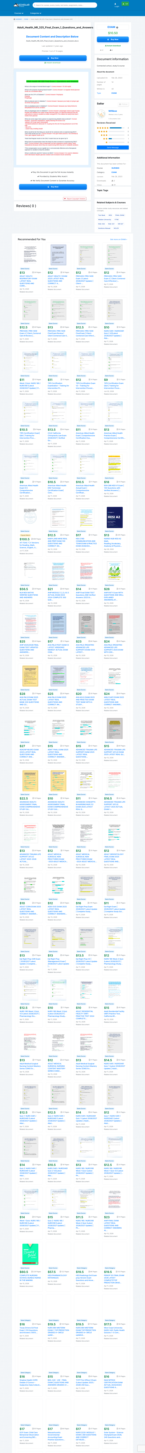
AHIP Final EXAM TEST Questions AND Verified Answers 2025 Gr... (85, 595)
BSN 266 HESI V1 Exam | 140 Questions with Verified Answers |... (114, 487)
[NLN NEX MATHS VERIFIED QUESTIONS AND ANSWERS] (30, 571)
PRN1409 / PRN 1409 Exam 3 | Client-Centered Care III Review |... (114, 278)
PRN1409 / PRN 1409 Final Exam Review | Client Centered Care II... (58, 333)
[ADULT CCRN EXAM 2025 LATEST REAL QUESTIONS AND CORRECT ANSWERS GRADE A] (30, 885)
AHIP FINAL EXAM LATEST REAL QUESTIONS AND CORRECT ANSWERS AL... (113, 1225)
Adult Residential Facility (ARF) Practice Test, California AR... (114, 1013)
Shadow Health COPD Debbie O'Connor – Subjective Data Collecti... (30, 1382)
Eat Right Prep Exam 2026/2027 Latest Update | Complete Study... (86, 909)
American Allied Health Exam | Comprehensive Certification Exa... (85, 435)
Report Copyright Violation (76, 199)
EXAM (26, 19)
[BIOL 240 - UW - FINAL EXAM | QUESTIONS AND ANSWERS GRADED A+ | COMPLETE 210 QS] (58, 1359)
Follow (124, 104)
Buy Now (54, 58)
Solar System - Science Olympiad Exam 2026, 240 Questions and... (113, 1434)
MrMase (113, 111)
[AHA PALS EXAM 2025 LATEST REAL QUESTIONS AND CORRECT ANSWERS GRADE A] (58, 676)
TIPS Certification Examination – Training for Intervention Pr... (58, 385)
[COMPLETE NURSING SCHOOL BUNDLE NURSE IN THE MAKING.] (30, 1254)
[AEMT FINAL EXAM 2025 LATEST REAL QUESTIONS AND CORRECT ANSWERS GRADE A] (58, 728)
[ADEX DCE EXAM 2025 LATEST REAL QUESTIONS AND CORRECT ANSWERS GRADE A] (58, 885)
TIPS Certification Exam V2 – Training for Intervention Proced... (85, 385)
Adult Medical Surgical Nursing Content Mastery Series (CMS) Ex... (30, 1066)
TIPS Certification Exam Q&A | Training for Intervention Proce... (113, 385)
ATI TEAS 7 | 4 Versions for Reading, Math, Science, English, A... (29, 545)
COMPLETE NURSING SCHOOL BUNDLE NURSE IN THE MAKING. (30, 1277)
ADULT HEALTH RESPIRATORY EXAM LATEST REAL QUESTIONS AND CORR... (28, 281)
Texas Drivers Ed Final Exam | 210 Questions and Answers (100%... (29, 1330)
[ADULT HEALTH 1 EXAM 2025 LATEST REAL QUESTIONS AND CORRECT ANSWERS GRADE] (58, 255)
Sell (126, 4)
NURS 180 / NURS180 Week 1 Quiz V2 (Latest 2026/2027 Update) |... (113, 1170)
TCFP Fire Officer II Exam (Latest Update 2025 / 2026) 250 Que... (86, 1382)
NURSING (19, 19)
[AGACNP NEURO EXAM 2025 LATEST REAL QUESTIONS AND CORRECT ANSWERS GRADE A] (30, 728)
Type (99, 93)
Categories (35, 13)
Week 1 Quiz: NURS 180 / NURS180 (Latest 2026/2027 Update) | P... (30, 1223)
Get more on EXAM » (118, 239)
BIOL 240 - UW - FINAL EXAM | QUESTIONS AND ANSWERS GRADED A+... (58, 1382)
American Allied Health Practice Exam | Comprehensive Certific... (114, 435)
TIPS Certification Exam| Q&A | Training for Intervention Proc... (30, 435)
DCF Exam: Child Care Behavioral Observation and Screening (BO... (29, 1434)
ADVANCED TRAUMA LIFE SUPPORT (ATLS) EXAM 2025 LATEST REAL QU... (114, 752)
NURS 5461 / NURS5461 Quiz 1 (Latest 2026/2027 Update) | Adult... (114, 1066)
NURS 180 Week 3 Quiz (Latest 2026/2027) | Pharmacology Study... (113, 961)
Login (117, 6)
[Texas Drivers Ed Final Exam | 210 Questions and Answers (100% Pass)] (30, 1306)
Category (100, 172)
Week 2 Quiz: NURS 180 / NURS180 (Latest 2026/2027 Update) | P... (30, 385)
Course (100, 168)
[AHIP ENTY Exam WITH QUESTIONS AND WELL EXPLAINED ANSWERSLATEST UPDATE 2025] (115, 571)
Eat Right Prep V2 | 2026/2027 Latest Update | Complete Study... (86, 961)
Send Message (113, 147)
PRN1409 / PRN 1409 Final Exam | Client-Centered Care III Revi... (85, 333)
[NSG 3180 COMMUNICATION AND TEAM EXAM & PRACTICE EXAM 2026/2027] (87, 517)
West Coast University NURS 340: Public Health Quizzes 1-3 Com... (114, 1330)
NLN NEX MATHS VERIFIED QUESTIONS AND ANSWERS (29, 595)
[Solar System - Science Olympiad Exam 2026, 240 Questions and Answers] (115, 1411)
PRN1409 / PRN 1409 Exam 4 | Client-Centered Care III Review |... (30, 333)
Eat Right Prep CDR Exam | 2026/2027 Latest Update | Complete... (30, 961)
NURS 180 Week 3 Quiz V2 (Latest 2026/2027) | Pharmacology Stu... (29, 1013)
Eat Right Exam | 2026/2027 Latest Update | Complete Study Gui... (114, 909)
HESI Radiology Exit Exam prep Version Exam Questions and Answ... (86, 1277)
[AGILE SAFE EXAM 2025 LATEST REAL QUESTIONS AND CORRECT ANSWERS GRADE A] (115, 676)
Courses (18, 13)
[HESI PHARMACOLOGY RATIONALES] (58, 1254)
